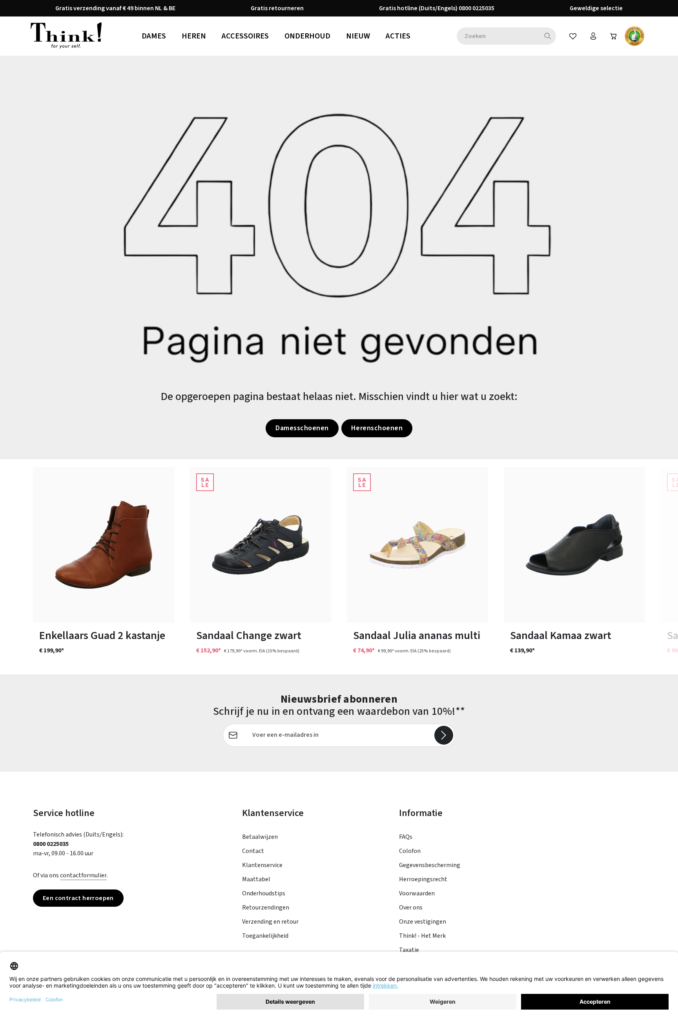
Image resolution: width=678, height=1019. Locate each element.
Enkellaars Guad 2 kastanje (102, 636)
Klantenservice (262, 865)
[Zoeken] (547, 36)
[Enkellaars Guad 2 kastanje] (103, 545)
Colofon (410, 851)
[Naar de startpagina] (66, 36)
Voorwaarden (417, 893)
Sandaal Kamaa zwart (560, 636)
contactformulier (83, 875)
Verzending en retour (270, 921)
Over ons (411, 907)
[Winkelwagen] (613, 36)
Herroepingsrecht (423, 879)
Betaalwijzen (260, 837)
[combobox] (498, 36)
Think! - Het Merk (422, 935)
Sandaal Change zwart (248, 636)
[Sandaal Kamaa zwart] (574, 545)
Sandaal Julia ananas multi (416, 636)
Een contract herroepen (78, 898)
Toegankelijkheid (265, 935)
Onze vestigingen (422, 921)
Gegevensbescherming (429, 865)
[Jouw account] (593, 36)
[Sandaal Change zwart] (260, 545)
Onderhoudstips (263, 893)
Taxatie (409, 950)
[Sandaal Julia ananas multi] (417, 545)
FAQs (405, 837)
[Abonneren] (443, 735)
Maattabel (256, 879)
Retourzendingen (265, 907)
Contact (253, 851)
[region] (339, 566)
